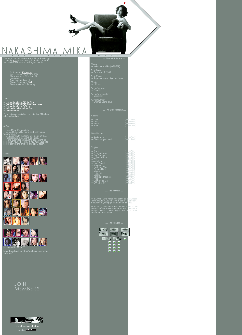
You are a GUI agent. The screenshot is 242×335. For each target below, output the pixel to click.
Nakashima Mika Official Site (20, 102)
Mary (19, 247)
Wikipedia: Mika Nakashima (19, 108)
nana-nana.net (12, 110)
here (17, 116)
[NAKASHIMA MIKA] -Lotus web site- (24, 104)
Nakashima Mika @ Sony (18, 106)
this (15, 60)
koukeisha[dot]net (31, 326)
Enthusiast (27, 72)
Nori (30, 82)
